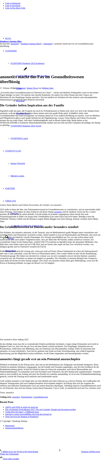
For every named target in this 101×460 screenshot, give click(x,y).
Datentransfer (26, 397)
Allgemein (21, 88)
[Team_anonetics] (13, 70)
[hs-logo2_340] (19, 24)
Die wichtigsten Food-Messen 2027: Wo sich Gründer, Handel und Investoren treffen (40, 409)
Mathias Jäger (48, 88)
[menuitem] (53, 425)
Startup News (32, 88)
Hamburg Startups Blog (10, 41)
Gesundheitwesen (40, 397)
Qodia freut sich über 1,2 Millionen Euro (22, 412)
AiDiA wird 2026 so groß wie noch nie (21, 407)
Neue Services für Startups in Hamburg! (22, 417)
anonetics (58, 212)
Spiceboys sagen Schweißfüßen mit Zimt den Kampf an (28, 414)
